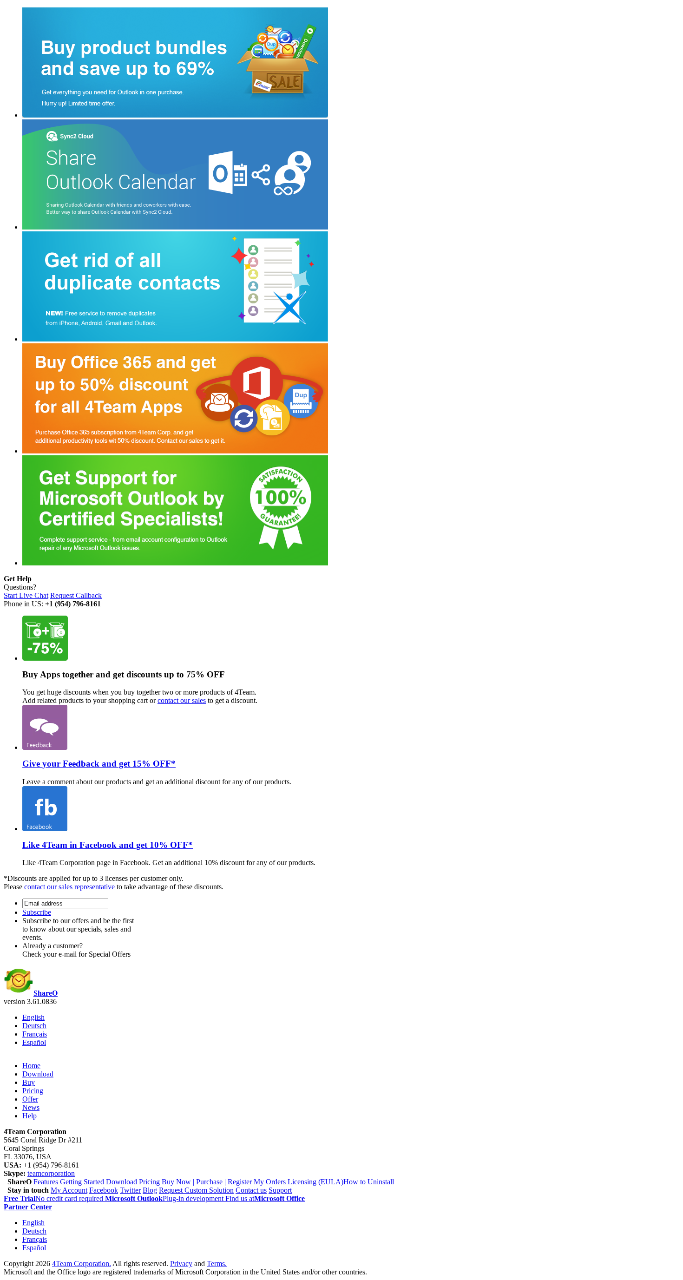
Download (37, 1074)
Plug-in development (165, 1198)
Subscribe (36, 912)
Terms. (217, 1263)
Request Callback (76, 595)
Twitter (130, 1190)
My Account (69, 1190)
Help (29, 1116)
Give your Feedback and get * (99, 763)
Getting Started (82, 1182)
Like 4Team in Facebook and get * (107, 845)
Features (45, 1182)
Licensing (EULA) (315, 1182)
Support (280, 1190)
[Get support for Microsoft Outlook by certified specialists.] (175, 563)
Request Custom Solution (196, 1190)
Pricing (32, 1091)
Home (31, 1066)
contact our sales (182, 700)
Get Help (18, 579)
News (30, 1107)
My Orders (270, 1182)
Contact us (251, 1190)
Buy (28, 1082)
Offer (30, 1099)
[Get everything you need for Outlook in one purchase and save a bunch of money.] (175, 115)
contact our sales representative (69, 887)
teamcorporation (51, 1173)
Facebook (103, 1190)
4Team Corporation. (81, 1263)
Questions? (20, 587)
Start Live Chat (26, 595)
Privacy (181, 1263)
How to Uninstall (368, 1182)
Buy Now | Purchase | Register (207, 1182)
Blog (150, 1190)
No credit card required (54, 1198)
